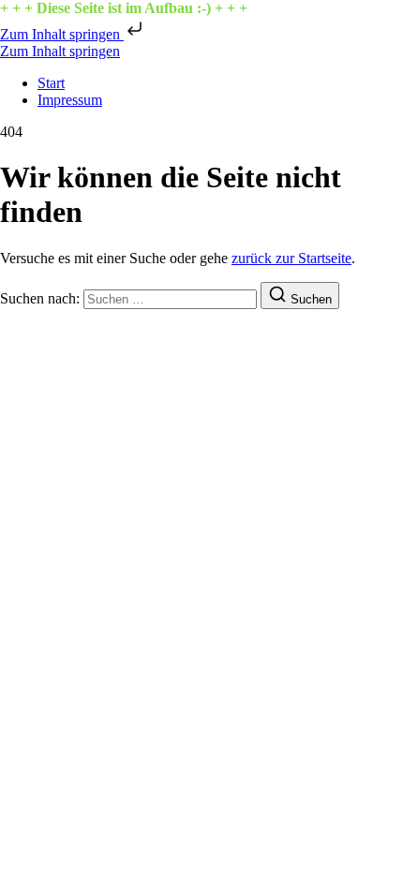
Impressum (69, 100)
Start (51, 83)
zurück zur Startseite (291, 258)
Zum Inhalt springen (62, 34)
